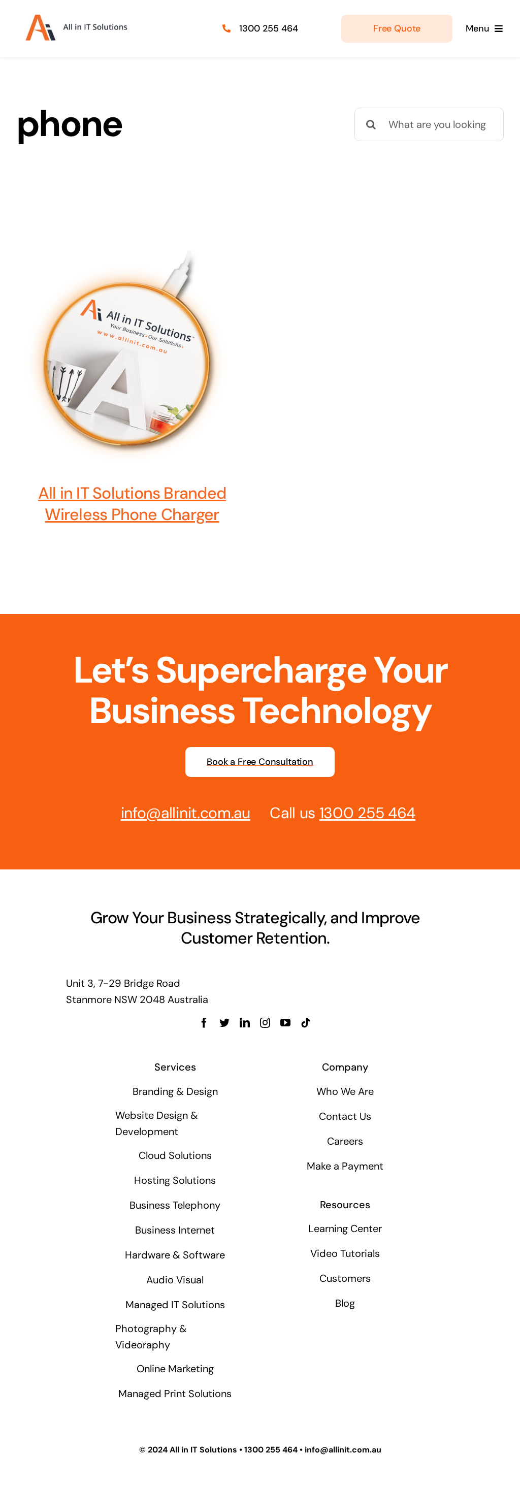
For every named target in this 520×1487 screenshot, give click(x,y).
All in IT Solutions (203, 1449)
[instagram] (265, 1023)
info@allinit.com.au (185, 813)
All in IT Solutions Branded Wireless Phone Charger (132, 503)
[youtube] (285, 1023)
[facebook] (204, 1023)
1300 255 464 (268, 28)
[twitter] (224, 1023)
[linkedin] (245, 1023)
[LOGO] (75, 14)
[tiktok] (306, 1023)
